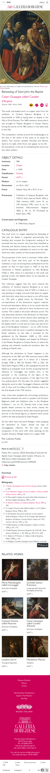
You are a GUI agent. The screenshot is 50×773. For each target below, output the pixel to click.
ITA (3, 2)
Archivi (24, 686)
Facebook (6, 770)
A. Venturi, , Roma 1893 (25, 503)
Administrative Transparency (24, 693)
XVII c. (19, 177)
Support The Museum (24, 696)
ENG (9, 2)
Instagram (18, 770)
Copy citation (9, 465)
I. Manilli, (21, 486)
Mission (24, 683)
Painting (19, 173)
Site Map (24, 698)
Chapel (19, 165)
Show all (43, 545)
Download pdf (11, 477)
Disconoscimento (30, 762)
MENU (42, 2)
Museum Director (24, 680)
